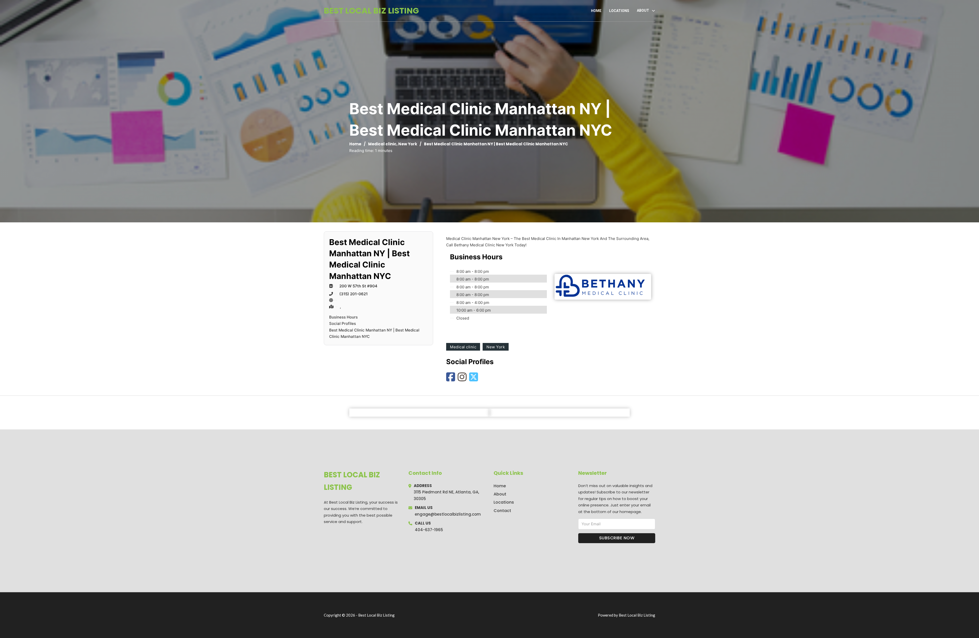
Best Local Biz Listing (371, 10)
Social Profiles (342, 323)
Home (596, 11)
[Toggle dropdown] (653, 10)
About (500, 494)
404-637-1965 (429, 529)
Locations (619, 11)
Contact (502, 511)
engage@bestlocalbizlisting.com (448, 514)
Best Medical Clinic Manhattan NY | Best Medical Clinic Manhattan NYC (374, 333)
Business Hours (343, 317)
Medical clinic (382, 144)
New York (407, 144)
